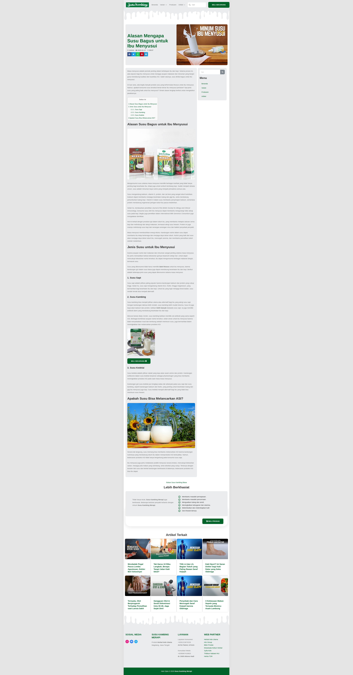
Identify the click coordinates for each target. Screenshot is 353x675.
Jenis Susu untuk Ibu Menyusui (139, 107)
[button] (129, 54)
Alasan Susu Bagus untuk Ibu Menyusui (142, 104)
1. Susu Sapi (136, 109)
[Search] (222, 72)
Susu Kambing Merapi (183, 671)
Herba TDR (208, 656)
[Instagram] (127, 641)
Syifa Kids (207, 651)
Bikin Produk (208, 645)
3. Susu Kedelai (137, 115)
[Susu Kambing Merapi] (137, 4)
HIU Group (208, 642)
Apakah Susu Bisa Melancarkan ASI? (141, 118)
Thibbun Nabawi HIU (211, 653)
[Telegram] (136, 641)
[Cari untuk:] (197, 5)
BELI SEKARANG (219, 5)
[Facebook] (131, 641)
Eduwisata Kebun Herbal (213, 648)
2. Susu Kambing (138, 112)
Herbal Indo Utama (211, 639)
